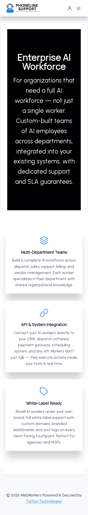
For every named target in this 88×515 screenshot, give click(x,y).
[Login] (69, 8)
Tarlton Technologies (44, 501)
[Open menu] (78, 8)
